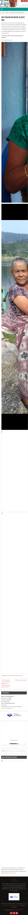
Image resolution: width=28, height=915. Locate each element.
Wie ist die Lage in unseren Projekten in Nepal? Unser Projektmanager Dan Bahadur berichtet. (5, 683)
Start (3, 12)
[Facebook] (22, 1)
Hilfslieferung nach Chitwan (21, 681)
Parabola (14, 910)
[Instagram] (27, 1)
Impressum (14, 879)
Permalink (20, 675)
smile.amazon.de (12, 873)
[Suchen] (25, 751)
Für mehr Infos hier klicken (7, 708)
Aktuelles (7, 12)
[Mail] (24, 1)
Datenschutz (14, 880)
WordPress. (20, 910)
